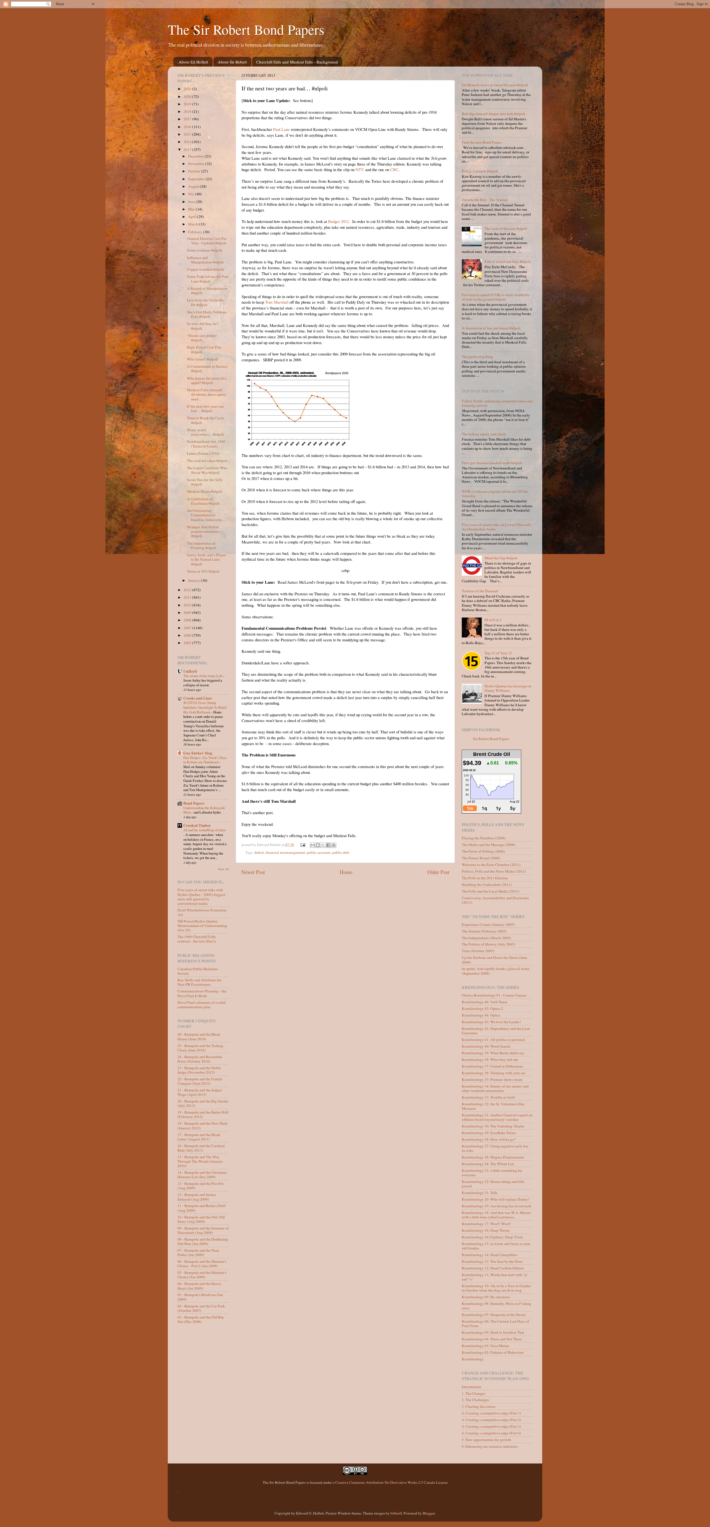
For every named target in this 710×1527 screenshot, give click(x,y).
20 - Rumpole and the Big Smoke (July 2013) (203, 1103)
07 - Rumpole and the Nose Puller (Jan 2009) (198, 1252)
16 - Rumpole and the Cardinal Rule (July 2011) (201, 1148)
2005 (188, 642)
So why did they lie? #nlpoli (202, 326)
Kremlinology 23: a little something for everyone (492, 1172)
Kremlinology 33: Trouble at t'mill (488, 1097)
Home (346, 871)
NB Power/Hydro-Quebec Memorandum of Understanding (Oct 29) (202, 926)
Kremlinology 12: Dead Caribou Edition (493, 1268)
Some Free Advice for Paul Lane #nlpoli (208, 278)
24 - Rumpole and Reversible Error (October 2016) (200, 1059)
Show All (223, 869)
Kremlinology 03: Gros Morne (485, 1345)
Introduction (471, 1386)
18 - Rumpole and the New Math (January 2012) (202, 1125)
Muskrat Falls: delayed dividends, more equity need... (206, 394)
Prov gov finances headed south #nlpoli (492, 462)
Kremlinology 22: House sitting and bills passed (493, 1183)
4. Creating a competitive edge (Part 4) (491, 1433)
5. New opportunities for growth (486, 1439)
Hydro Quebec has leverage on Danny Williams (508, 688)
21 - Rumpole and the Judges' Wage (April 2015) (200, 1092)
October (194, 171)
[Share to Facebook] (328, 845)
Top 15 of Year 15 (498, 653)
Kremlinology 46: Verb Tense (484, 1001)
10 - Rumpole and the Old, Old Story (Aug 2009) (201, 1219)
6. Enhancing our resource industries (490, 1446)
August (194, 186)
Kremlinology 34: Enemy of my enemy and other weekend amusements (495, 1088)
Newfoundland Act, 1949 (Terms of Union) (206, 443)
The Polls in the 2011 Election (485, 877)
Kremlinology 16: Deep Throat (485, 1230)
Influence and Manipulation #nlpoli (205, 260)
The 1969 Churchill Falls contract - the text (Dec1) (197, 939)
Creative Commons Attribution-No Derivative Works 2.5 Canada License (391, 1482)
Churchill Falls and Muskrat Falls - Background (297, 62)
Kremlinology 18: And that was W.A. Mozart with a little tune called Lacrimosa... (496, 1214)
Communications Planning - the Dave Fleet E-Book (202, 993)
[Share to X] (323, 845)
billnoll (396, 1513)
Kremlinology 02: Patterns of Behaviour (493, 1352)
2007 (188, 627)
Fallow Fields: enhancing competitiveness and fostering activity (497, 403)
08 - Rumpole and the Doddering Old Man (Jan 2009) (203, 1241)
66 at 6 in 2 (493, 619)
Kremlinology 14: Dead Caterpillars (489, 1254)
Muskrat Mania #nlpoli (204, 491)
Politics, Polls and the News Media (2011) (494, 871)
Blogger (429, 1513)
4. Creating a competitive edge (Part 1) (491, 1413)
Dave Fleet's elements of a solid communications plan (201, 1004)
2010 (188, 605)
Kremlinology (473, 1358)
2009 (188, 612)
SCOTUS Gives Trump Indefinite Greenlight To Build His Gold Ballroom (204, 707)
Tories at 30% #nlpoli (203, 571)
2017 (188, 118)
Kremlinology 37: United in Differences (492, 1066)
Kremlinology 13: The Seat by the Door (492, 1261)
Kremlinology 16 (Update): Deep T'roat (492, 1236)
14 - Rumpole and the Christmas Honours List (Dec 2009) (202, 1174)
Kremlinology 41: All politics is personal (493, 1039)
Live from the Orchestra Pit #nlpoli (205, 302)
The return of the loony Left (203, 675)
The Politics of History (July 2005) (488, 944)
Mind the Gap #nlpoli (501, 557)
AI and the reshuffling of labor (204, 829)
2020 (188, 96)
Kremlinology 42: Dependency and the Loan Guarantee (496, 1030)
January (194, 580)
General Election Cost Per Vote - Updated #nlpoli (207, 240)
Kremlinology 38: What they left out (490, 1059)
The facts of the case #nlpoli (506, 228)
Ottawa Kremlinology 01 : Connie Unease (494, 995)
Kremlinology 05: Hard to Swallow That (493, 1332)
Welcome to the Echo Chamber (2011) (491, 864)
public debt (340, 852)
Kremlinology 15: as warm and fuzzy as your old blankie (496, 1246)
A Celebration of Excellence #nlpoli (203, 501)
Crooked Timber (197, 825)
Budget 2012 (338, 221)
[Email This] (312, 845)
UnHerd (190, 671)
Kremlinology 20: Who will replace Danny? (495, 1199)
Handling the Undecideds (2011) (487, 884)
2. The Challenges (475, 1399)
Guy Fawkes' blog (197, 753)
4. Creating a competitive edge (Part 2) (491, 1419)
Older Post (438, 871)
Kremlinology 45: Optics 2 (482, 1008)
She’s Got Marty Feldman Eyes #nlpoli (207, 314)
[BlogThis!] (318, 845)
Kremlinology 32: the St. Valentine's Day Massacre (493, 1106)
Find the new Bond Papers (482, 142)
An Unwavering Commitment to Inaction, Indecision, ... (206, 515)
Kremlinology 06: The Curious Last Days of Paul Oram (495, 1323)
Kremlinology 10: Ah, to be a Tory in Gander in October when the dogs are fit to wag (496, 1288)
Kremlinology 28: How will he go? (489, 1139)
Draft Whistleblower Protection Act (202, 912)
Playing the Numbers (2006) (484, 837)
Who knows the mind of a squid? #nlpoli (206, 380)
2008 (188, 620)
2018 (188, 111)
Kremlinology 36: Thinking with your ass (493, 1072)
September (197, 178)
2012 (188, 589)
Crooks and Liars (197, 698)
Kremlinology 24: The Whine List (488, 1163)
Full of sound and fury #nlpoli (508, 261)
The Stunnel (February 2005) (484, 931)
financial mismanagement (285, 852)
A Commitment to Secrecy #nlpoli (207, 368)
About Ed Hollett (193, 62)
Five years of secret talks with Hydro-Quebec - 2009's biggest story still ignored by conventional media (201, 896)
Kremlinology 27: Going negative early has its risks (495, 1148)
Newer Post (253, 871)
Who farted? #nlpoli (202, 359)
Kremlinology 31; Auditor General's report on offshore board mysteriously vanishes (497, 1117)
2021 (188, 88)
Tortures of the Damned (480, 590)
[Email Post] (302, 844)
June (192, 201)
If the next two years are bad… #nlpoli (205, 408)
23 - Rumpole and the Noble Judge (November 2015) (199, 1070)
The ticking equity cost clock (484, 433)
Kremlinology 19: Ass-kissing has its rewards (496, 1205)
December (196, 156)
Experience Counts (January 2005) (488, 924)
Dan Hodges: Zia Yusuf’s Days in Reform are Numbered (205, 760)
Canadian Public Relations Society (198, 971)
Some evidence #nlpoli (204, 250)
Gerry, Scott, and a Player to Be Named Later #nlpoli (206, 559)
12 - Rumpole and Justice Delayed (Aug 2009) (197, 1196)
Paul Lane (281, 129)
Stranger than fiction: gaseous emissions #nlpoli (203, 531)
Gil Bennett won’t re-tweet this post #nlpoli (495, 84)
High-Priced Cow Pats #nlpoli (204, 349)
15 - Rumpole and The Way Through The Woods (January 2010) (200, 1161)
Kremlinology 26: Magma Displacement (493, 1157)
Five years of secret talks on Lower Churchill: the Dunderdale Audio (497, 527)
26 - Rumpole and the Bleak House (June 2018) (199, 1036)
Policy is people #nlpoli (480, 171)
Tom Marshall (276, 302)
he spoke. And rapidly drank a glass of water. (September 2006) (496, 970)
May (192, 209)
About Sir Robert (232, 62)
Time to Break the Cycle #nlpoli (205, 420)
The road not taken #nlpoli (207, 460)
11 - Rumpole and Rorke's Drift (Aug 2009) (202, 1208)
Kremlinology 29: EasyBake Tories (489, 1132)
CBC (394, 169)
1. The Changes (473, 1393)
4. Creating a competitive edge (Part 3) (491, 1426)
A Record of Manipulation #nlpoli (207, 290)
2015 (188, 134)
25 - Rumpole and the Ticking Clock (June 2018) (200, 1048)
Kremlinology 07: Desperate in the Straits (494, 1314)
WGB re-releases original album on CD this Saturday (495, 493)
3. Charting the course (478, 1406)
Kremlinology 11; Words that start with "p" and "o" (495, 1277)
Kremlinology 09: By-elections (486, 1296)
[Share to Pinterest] (333, 845)
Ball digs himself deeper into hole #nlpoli (493, 113)
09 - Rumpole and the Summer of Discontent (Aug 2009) (203, 1230)
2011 (188, 597)
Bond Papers (193, 803)
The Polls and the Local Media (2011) (490, 891)
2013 (188, 149)
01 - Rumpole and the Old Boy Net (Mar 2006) (201, 1319)
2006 (188, 635)
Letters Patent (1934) (203, 453)
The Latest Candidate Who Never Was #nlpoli (207, 470)
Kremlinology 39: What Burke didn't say (493, 1052)
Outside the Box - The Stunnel (485, 199)
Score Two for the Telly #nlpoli (205, 482)
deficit (259, 852)
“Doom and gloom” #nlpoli (202, 337)
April (192, 216)
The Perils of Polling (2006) (483, 851)
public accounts (319, 852)
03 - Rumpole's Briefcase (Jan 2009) (200, 1297)
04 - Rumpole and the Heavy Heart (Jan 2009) (199, 1285)
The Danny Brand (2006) (481, 857)
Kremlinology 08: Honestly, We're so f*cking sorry (496, 1305)
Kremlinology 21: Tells (480, 1192)
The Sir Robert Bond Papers (246, 29)
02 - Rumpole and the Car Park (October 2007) (201, 1308)
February (195, 231)
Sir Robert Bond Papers (491, 738)
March (193, 224)
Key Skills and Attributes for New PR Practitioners (200, 982)
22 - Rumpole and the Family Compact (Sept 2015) (200, 1081)
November (196, 163)
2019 (188, 103)
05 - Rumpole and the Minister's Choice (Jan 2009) (202, 1274)
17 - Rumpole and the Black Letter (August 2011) (199, 1137)
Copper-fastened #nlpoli (205, 269)
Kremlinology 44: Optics (481, 1015)
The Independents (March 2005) (486, 937)
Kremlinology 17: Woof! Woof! (486, 1223)
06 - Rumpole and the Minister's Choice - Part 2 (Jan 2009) (202, 1263)
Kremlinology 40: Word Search (486, 1046)
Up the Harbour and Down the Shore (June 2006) (494, 959)
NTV (360, 169)
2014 (188, 141)
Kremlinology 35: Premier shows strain (492, 1079)
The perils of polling (477, 356)
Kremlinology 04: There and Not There (492, 1339)
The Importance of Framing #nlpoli (201, 545)
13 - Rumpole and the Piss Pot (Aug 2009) (201, 1185)
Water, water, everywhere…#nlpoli (205, 432)
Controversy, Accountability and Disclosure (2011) (495, 900)
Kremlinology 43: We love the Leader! (491, 1021)
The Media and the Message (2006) (488, 844)
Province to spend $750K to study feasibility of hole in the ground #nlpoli (496, 297)
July (191, 193)
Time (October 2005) (478, 950)
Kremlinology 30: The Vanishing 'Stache (493, 1126)
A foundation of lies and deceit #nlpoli (491, 328)
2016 (188, 126)
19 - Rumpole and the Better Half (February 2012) (203, 1114)
